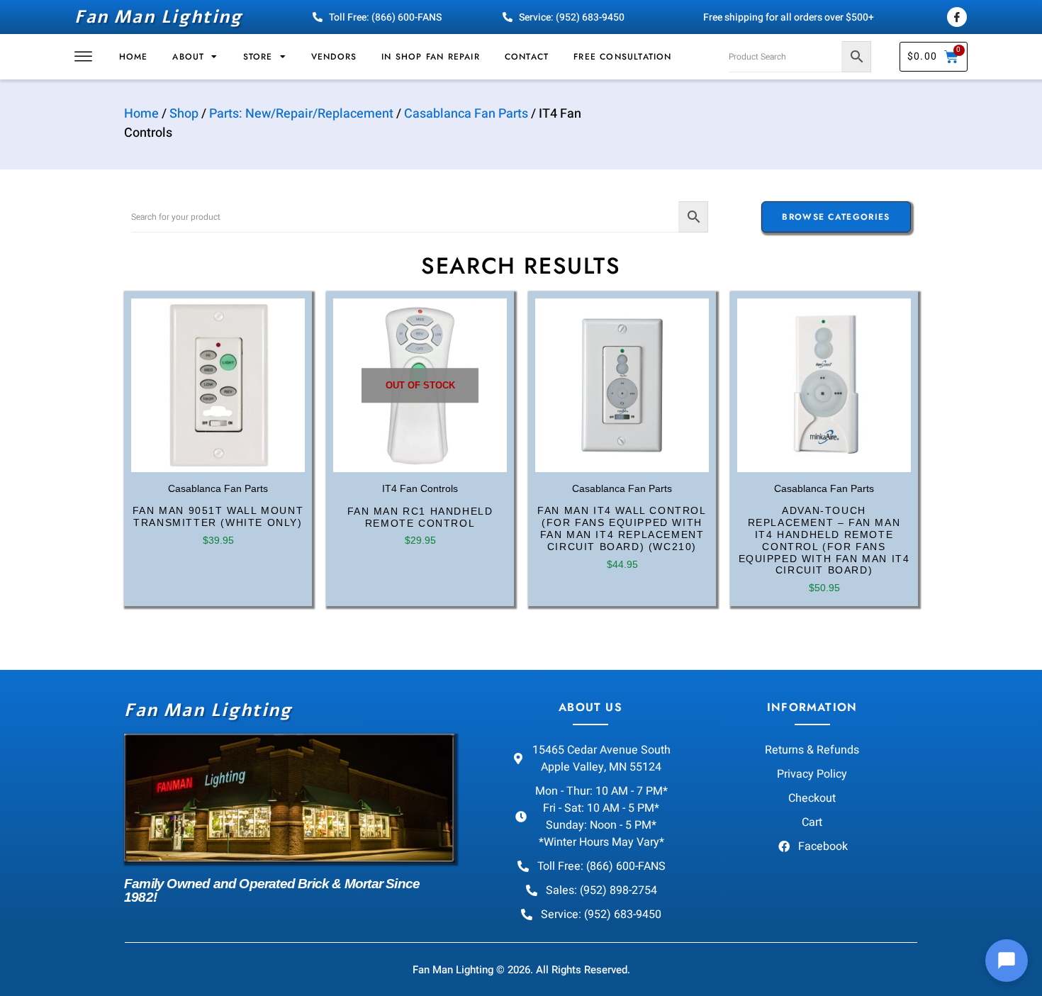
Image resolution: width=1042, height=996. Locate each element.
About (188, 56)
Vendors (334, 56)
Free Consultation (622, 56)
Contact (527, 56)
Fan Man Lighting (158, 17)
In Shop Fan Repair (430, 56)
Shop (183, 113)
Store (258, 56)
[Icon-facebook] (957, 17)
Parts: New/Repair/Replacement (301, 113)
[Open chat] (1006, 960)
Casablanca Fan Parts (466, 113)
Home (133, 56)
